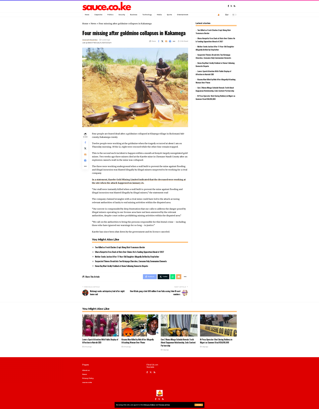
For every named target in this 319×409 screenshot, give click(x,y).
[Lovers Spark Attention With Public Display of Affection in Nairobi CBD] (100, 325)
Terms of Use (164, 405)
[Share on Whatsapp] (172, 276)
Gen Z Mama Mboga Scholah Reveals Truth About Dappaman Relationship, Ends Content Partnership (178, 342)
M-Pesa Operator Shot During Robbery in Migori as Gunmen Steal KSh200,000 (216, 341)
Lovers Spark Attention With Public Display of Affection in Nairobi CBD (100, 341)
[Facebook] (228, 6)
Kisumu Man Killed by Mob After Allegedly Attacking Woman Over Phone (137, 341)
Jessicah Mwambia (89, 40)
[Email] (166, 41)
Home (85, 23)
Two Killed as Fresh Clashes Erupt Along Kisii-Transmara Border (120, 247)
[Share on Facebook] (158, 41)
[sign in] (219, 15)
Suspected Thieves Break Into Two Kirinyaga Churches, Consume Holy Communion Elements (131, 261)
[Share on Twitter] (162, 41)
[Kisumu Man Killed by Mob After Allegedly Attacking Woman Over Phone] (139, 325)
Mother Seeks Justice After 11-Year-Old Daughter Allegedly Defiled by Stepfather (127, 256)
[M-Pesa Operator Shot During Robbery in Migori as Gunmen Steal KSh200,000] (218, 325)
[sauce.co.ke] (107, 6)
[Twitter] (231, 6)
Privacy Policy (149, 405)
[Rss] (234, 6)
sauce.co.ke (87, 382)
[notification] (222, 14)
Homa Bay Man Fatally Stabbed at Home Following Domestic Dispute (121, 265)
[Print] (170, 41)
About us (86, 370)
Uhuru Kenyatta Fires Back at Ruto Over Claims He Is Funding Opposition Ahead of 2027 (129, 251)
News (93, 23)
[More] (174, 41)
